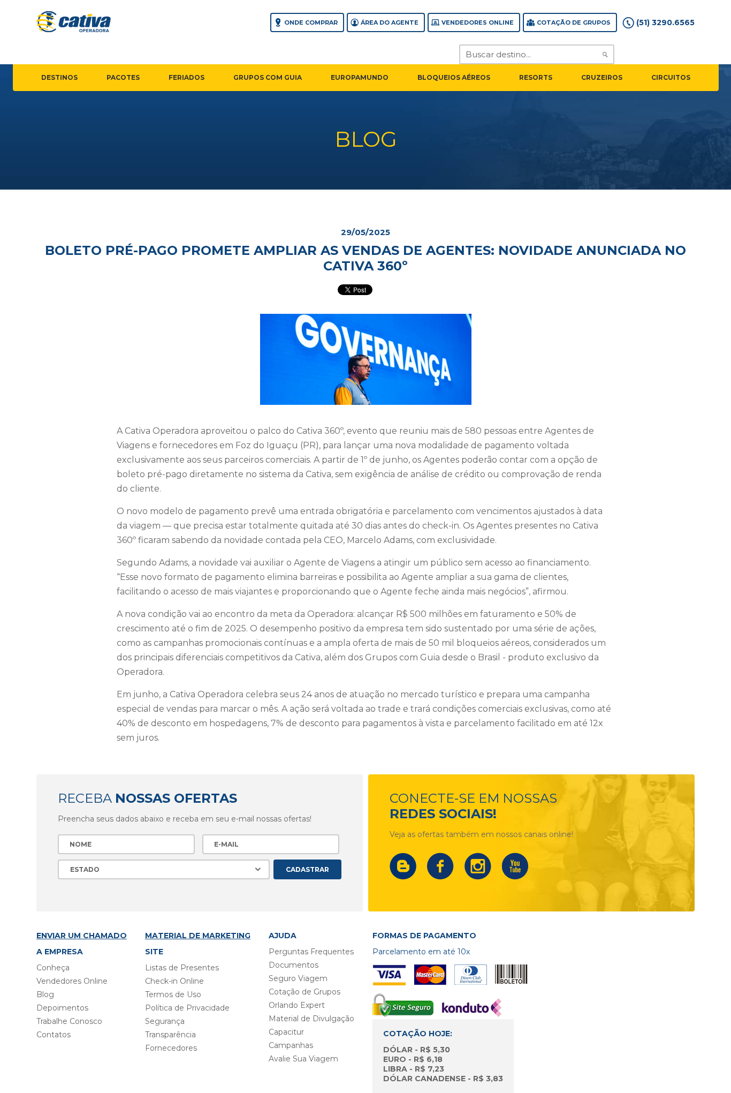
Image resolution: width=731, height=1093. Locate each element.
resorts (535, 77)
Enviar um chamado (81, 935)
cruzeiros (601, 77)
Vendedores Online (477, 22)
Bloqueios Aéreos (453, 77)
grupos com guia (267, 77)
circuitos (670, 77)
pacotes (123, 77)
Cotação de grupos (574, 22)
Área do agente (389, 22)
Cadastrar (307, 869)
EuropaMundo (360, 77)
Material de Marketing (197, 935)
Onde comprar (311, 22)
